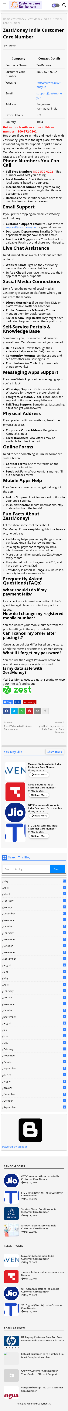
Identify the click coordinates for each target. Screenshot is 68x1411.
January (34, 907)
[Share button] (45, 711)
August (34, 965)
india (17, 702)
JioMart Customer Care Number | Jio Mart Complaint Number (42, 1355)
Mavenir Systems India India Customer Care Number (44, 765)
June (34, 971)
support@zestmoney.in (21, 227)
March (34, 894)
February (34, 901)
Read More (40, 774)
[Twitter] (14, 711)
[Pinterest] (29, 711)
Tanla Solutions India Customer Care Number (42, 786)
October (34, 926)
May (34, 881)
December (34, 914)
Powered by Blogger (14, 1146)
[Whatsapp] (22, 711)
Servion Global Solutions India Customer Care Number (38, 1211)
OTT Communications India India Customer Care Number (45, 807)
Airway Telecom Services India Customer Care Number (38, 1227)
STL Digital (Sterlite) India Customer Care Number (43, 827)
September (34, 958)
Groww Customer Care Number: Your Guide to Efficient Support (40, 1372)
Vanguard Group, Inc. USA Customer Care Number (42, 1389)
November (34, 920)
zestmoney (19, 19)
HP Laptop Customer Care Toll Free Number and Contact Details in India (42, 1338)
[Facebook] (6, 711)
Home (6, 19)
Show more (54, 751)
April (34, 887)
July (34, 1029)
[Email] (37, 711)
